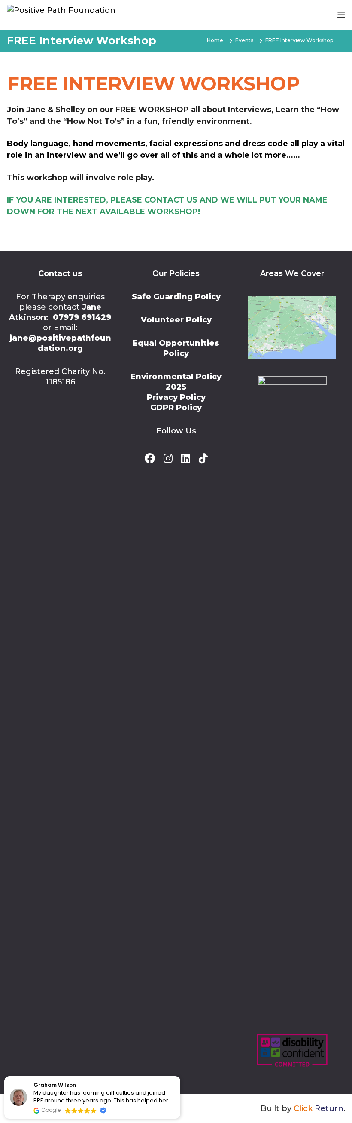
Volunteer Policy (176, 320)
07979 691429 (82, 317)
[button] (180, 1076)
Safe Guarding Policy (176, 296)
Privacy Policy (176, 397)
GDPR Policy (176, 407)
